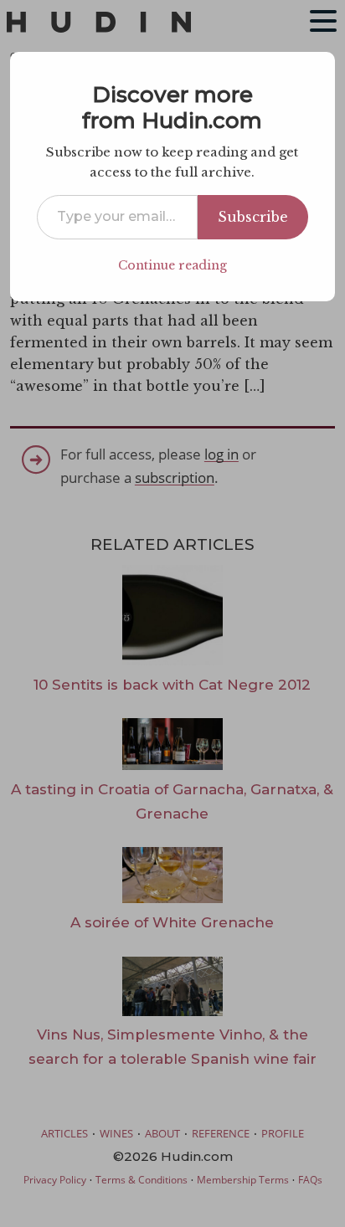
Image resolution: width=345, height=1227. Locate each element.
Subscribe (253, 216)
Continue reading (172, 265)
